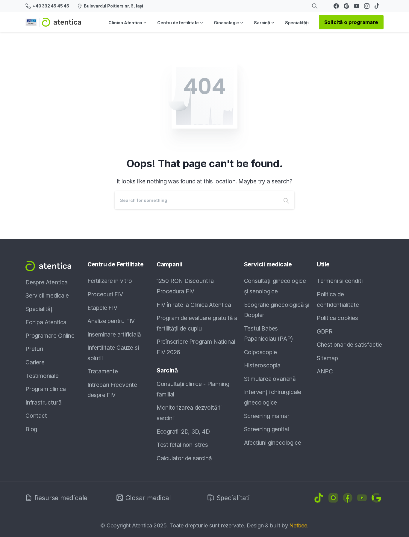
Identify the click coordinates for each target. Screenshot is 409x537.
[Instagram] (366, 6)
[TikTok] (377, 6)
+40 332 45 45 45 (50, 5)
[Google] (346, 6)
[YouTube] (356, 6)
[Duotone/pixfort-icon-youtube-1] (362, 497)
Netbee (298, 525)
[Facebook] (336, 6)
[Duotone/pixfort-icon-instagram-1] (333, 497)
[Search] (286, 200)
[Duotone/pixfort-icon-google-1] (376, 497)
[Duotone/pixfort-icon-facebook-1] (347, 497)
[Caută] (314, 6)
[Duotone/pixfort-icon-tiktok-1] (319, 497)
